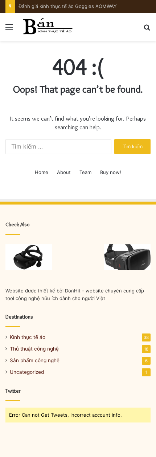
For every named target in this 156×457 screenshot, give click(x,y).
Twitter (13, 391)
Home (41, 172)
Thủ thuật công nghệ (34, 349)
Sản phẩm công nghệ (34, 360)
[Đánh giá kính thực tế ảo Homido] (127, 257)
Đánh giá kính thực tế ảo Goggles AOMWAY (68, 6)
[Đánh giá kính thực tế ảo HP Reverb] (28, 257)
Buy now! (110, 172)
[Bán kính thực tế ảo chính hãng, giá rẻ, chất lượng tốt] (47, 27)
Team (85, 172)
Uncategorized (27, 372)
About (64, 172)
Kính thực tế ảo (27, 337)
